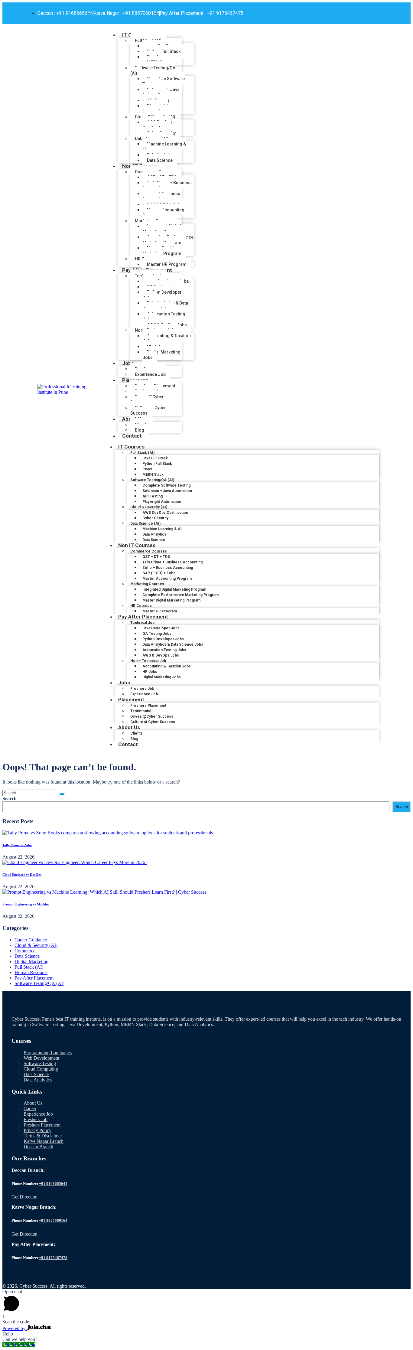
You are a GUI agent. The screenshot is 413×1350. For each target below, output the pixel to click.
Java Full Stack (155, 458)
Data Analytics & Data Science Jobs (165, 306)
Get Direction (24, 1196)
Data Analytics (154, 534)
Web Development (41, 1058)
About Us (129, 727)
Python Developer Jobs (162, 295)
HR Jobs (149, 672)
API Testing (152, 496)
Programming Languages (48, 1052)
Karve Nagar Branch (43, 1141)
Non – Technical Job (148, 661)
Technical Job (142, 623)
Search (9, 798)
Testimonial (140, 711)
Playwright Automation (155, 108)
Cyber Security (155, 518)
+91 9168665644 (53, 1183)
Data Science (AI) (145, 523)
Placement (131, 699)
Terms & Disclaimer (43, 1135)
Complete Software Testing (163, 81)
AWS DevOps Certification (157, 125)
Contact (132, 436)
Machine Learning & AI (164, 147)
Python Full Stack (163, 51)
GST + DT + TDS (156, 557)
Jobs (128, 363)
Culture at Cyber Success (148, 410)
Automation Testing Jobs (163, 316)
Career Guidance (31, 939)
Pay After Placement (143, 617)
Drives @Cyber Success (147, 399)
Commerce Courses (148, 551)
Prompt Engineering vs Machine (25, 904)
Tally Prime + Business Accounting (167, 185)
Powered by (14, 1328)
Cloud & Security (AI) (148, 507)
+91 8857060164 (53, 1220)
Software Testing (40, 1063)
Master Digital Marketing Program (161, 251)
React (147, 469)
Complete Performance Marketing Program (167, 240)
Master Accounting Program (163, 212)
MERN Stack (153, 474)
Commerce (25, 950)
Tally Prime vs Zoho (17, 845)
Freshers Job (142, 688)
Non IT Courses (136, 545)
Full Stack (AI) (142, 453)
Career (30, 1108)
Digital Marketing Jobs (161, 355)
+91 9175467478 (53, 1257)
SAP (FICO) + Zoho (159, 573)
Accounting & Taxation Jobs (166, 338)
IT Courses (131, 447)
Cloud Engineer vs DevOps (21, 874)
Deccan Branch (38, 1146)
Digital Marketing (31, 961)
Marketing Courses (147, 584)
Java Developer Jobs (161, 628)
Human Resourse (31, 972)
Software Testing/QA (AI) (152, 70)
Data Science (27, 956)
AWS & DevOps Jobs (160, 655)
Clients (136, 733)
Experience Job (38, 1114)
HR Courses (141, 606)
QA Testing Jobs (156, 633)
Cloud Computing (41, 1068)
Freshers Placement (148, 705)
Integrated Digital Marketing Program (161, 229)
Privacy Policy (37, 1130)
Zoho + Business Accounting (161, 196)
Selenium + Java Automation (161, 92)
